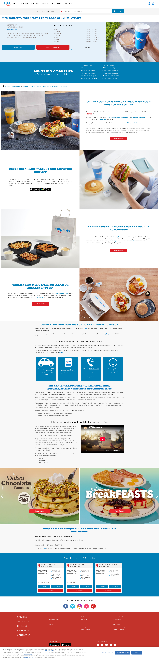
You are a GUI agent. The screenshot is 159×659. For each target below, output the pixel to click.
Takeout (63, 86)
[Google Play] (54, 644)
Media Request (117, 619)
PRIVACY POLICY (28, 657)
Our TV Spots (84, 627)
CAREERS (22, 626)
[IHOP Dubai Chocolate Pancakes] (39, 496)
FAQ (82, 624)
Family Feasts (118, 237)
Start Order (118, 138)
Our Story (83, 616)
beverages (114, 241)
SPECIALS (46, 4)
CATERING (68, 4)
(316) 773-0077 (73, 582)
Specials (40, 297)
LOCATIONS (35, 4)
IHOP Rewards (53, 622)
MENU (15, 4)
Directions (18, 47)
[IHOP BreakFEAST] (119, 496)
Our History (84, 619)
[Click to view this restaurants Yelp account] (93, 606)
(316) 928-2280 (45, 582)
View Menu (88, 47)
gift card (107, 334)
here (44, 548)
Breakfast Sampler (138, 117)
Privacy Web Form (117, 624)
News (82, 622)
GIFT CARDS (56, 4)
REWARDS (25, 4)
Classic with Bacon (134, 123)
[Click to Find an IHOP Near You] (61, 11)
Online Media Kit (117, 622)
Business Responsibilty (119, 627)
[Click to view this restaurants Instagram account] (79, 606)
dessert (131, 241)
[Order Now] (153, 3)
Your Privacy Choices (107, 652)
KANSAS (26, 86)
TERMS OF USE (49, 650)
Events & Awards (85, 629)
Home (7, 86)
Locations (16, 86)
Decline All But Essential (122, 652)
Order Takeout (53, 47)
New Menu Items (62, 294)
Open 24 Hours (75, 566)
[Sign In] (149, 3)
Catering (57, 586)
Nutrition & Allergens (118, 629)
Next (157, 496)
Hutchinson (36, 86)
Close (136, 652)
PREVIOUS (2, 496)
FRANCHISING (24, 630)
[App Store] (66, 644)
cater (86, 328)
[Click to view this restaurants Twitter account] (72, 606)
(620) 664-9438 (94, 369)
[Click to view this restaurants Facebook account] (65, 606)
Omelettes (102, 119)
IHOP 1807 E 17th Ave (50, 86)
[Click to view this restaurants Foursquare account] (86, 606)
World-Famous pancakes (118, 117)
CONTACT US (23, 635)
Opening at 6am (46, 566)
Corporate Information (119, 616)
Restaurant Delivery (54, 619)
